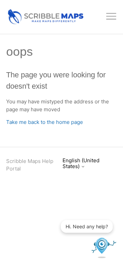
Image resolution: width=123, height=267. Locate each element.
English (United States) (81, 163)
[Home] (45, 23)
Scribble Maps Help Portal (29, 165)
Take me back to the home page (44, 122)
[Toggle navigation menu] (111, 17)
